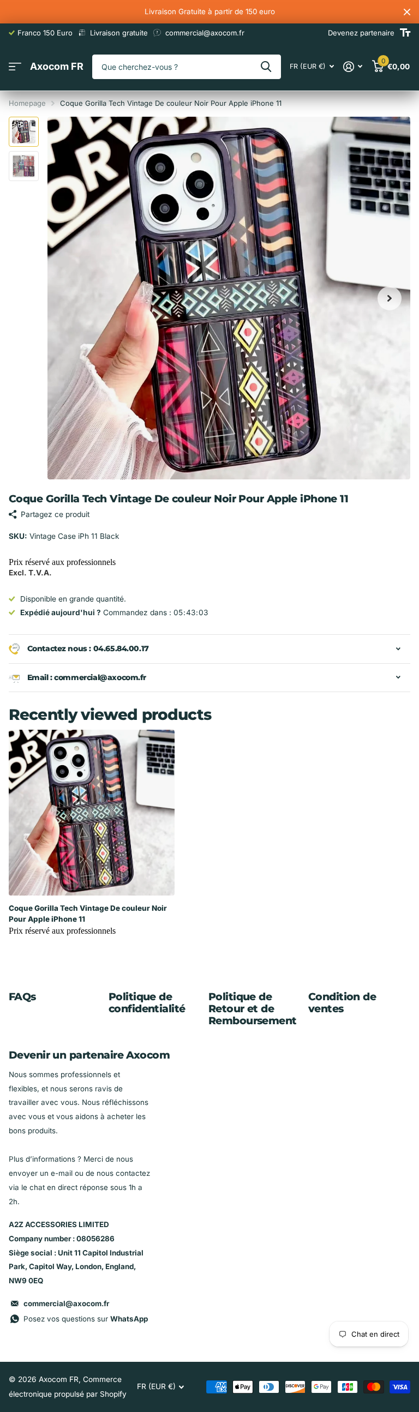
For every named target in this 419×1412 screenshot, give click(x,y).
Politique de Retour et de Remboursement (252, 1008)
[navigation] (24, 132)
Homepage (27, 103)
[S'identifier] (353, 67)
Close (407, 11)
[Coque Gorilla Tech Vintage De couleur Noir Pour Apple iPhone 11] (92, 813)
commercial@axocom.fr (66, 1303)
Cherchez (266, 67)
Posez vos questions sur (85, 1318)
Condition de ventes (342, 1002)
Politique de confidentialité (147, 1002)
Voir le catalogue (15, 66)
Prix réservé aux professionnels (62, 562)
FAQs (22, 996)
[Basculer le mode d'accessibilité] (405, 33)
